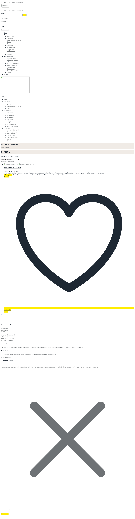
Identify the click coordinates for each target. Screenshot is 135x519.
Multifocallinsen (11, 51)
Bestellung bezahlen (39, 354)
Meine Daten (10, 36)
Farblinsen (9, 54)
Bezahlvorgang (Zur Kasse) (14, 40)
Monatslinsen (10, 49)
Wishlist (6, 18)
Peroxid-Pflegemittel (12, 71)
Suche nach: (4, 15)
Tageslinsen (10, 45)
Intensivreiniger (11, 67)
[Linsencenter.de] (5, 5)
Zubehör (9, 72)
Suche (24, 15)
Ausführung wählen (8, 175)
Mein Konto (7, 35)
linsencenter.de (11, 335)
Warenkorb (10, 38)
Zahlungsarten (79, 347)
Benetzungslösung (12, 65)
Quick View (6, 176)
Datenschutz (29, 347)
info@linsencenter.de (10, 337)
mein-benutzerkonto (50, 354)
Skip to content (5, 30)
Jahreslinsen (10, 53)
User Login (3, 21)
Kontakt (6, 74)
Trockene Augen (8, 56)
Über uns (6, 347)
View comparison (5, 514)
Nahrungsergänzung (12, 60)
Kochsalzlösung (11, 69)
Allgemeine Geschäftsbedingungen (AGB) (44, 347)
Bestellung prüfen (29, 354)
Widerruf (73, 347)
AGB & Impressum (21, 347)
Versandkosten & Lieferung (63, 347)
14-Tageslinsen (11, 47)
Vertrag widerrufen (6, 357)
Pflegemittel (7, 62)
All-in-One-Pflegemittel (13, 63)
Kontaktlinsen (7, 44)
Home (5, 33)
